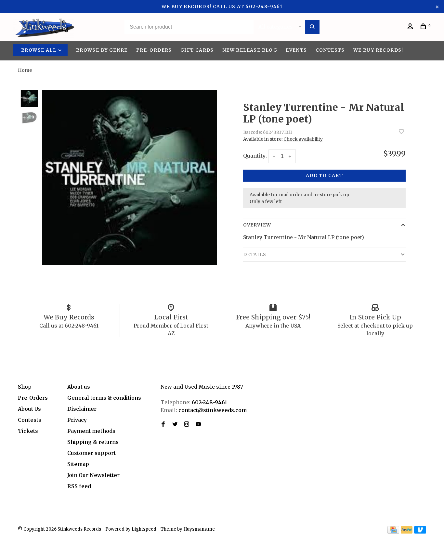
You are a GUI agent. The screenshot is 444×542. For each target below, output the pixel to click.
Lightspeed (144, 529)
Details (254, 254)
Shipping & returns (93, 442)
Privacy (77, 420)
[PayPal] (407, 531)
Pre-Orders (154, 50)
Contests (330, 50)
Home (25, 70)
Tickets (28, 431)
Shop (25, 386)
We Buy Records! (378, 50)
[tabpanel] (129, 177)
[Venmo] (420, 531)
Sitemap (78, 464)
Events (296, 50)
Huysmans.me (199, 529)
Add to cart (324, 175)
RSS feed (79, 486)
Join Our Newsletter (93, 475)
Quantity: (255, 155)
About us (78, 386)
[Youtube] (198, 424)
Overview (257, 225)
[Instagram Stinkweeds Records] (186, 424)
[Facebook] (163, 424)
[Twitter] (174, 424)
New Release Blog (249, 50)
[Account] (411, 27)
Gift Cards (197, 50)
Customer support (91, 453)
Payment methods (91, 431)
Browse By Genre (102, 50)
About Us (29, 409)
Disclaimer (82, 409)
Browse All (39, 50)
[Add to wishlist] (401, 132)
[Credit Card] (393, 531)
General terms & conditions (104, 397)
